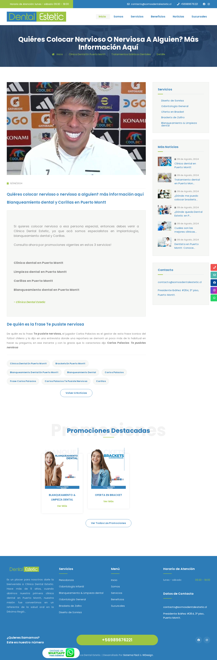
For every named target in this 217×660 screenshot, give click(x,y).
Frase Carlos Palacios (23, 381)
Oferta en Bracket (172, 111)
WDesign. (147, 655)
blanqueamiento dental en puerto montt (34, 372)
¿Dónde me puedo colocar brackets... (186, 197)
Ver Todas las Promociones (108, 523)
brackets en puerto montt (70, 363)
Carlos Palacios (114, 372)
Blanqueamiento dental (81, 372)
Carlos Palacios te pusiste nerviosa (66, 381)
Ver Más (62, 506)
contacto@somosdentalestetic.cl (151, 4)
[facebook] (204, 4)
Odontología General (174, 106)
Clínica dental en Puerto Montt (185, 165)
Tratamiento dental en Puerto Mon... (187, 181)
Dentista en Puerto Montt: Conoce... (186, 246)
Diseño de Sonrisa (172, 100)
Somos (118, 16)
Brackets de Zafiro (173, 117)
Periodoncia (66, 580)
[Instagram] (206, 640)
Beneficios (158, 16)
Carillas (101, 381)
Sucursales (199, 16)
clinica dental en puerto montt (28, 363)
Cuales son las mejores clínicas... (185, 229)
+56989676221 (189, 4)
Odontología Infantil (71, 586)
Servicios (137, 16)
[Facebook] (198, 640)
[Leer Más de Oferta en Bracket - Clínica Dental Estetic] (108, 468)
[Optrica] (36, 16)
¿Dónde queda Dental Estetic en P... (188, 213)
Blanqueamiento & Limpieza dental (179, 124)
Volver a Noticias (76, 393)
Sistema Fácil (131, 655)
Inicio (102, 16)
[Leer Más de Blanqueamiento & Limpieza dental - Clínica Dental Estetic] (62, 468)
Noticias (178, 16)
